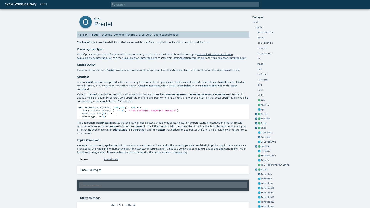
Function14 (267, 206)
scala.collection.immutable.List (139, 58)
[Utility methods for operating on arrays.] (256, 114)
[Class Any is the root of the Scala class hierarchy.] (259, 100)
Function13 (267, 201)
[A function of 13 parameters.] (259, 202)
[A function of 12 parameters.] (259, 197)
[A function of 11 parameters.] (259, 192)
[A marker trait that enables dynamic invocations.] (259, 151)
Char (263, 128)
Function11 (267, 192)
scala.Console (232, 70)
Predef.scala (111, 159)
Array (264, 114)
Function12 (267, 197)
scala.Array (181, 152)
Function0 (267, 178)
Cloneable (267, 132)
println (166, 70)
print (154, 70)
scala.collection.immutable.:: (190, 58)
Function (266, 174)
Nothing (130, 204)
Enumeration (268, 155)
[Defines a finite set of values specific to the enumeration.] (259, 155)
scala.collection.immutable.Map (215, 54)
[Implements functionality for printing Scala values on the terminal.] (259, 137)
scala (97, 18)
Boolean (265, 118)
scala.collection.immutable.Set (94, 58)
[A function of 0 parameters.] (259, 178)
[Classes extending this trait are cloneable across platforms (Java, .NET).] (259, 132)
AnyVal (265, 104)
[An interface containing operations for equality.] (259, 160)
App (263, 109)
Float (264, 169)
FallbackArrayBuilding (275, 165)
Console (265, 137)
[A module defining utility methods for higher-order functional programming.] (259, 174)
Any (263, 100)
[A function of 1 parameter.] (259, 183)
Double (265, 146)
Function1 (267, 183)
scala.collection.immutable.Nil (228, 58)
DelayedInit (268, 141)
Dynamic (265, 151)
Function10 (267, 188)
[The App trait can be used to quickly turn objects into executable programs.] (259, 109)
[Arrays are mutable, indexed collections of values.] (259, 114)
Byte (263, 123)
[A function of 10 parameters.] (259, 188)
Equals (265, 160)
